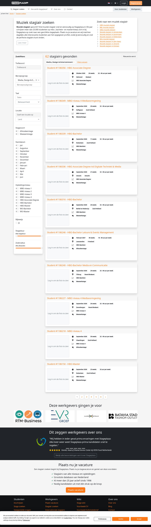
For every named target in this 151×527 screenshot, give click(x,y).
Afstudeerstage (26, 131)
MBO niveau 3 (26, 194)
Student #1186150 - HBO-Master (63, 363)
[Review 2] (71, 448)
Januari (23, 162)
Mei (21, 174)
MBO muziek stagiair (107, 30)
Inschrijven (18, 503)
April (22, 171)
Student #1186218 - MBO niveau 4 (64, 331)
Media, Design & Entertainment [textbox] (27, 80)
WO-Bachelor (25, 208)
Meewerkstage (26, 134)
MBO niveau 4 (26, 197)
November (24, 157)
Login (124, 3)
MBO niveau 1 (26, 188)
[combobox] (28, 80)
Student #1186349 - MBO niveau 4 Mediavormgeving (74, 100)
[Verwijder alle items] (36, 80)
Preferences (102, 519)
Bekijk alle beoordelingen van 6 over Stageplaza (75, 455)
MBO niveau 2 (26, 191)
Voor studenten (121, 9)
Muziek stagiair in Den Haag (110, 41)
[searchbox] (28, 84)
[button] (110, 3)
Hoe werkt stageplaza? (38, 9)
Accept (139, 519)
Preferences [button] (26, 520)
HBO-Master (25, 206)
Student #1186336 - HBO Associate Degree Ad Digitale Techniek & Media (84, 166)
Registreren (136, 3)
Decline (121, 519)
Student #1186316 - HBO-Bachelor (64, 199)
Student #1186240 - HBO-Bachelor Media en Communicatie (77, 265)
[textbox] (27, 102)
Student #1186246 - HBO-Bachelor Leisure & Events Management (80, 232)
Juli (21, 145)
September (24, 151)
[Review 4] (79, 448)
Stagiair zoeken (18, 9)
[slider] (17, 236)
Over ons (56, 9)
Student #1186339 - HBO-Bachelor (64, 133)
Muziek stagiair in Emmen (109, 46)
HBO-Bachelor (26, 203)
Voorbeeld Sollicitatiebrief (87, 510)
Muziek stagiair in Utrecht (109, 44)
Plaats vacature (75, 489)
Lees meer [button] (22, 43)
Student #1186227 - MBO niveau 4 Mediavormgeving (74, 298)
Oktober (23, 154)
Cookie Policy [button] (68, 518)
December (24, 160)
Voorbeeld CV (82, 506)
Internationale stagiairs (55, 510)
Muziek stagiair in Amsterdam (111, 32)
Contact (69, 9)
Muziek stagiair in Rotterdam (110, 37)
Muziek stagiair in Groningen (110, 34)
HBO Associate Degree (29, 200)
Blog (110, 506)
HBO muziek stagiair (107, 25)
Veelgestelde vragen (22, 510)
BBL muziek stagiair (107, 27)
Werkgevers (135, 9)
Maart (22, 168)
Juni (21, 177)
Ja (19, 223)
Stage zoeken (19, 506)
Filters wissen (82, 62)
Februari (23, 165)
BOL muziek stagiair (107, 39)
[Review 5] (83, 448)
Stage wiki (81, 503)
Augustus (24, 148)
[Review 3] (75, 448)
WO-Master (25, 211)
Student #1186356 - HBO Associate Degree (69, 67)
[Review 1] (67, 448)
